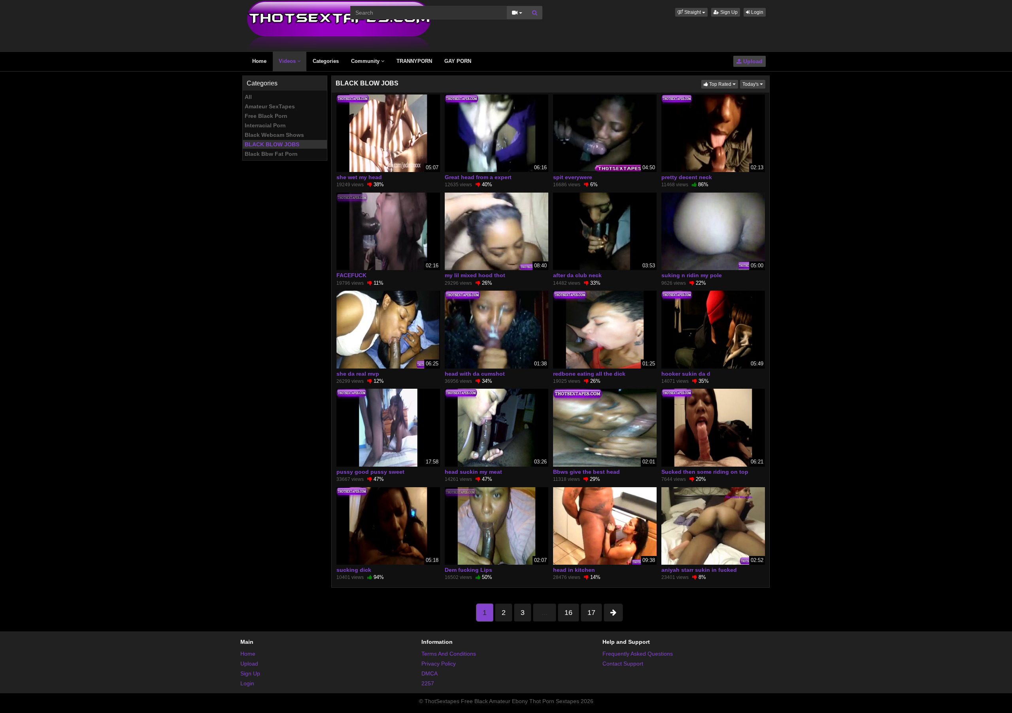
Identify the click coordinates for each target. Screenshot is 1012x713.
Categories (326, 61)
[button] (691, 12)
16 (568, 613)
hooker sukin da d (685, 374)
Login (756, 12)
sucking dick (353, 570)
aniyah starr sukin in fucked (699, 570)
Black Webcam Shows (274, 135)
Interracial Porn (265, 125)
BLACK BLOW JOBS (272, 144)
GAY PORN (457, 61)
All (248, 97)
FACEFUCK (351, 275)
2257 (427, 683)
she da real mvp (357, 374)
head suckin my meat (473, 472)
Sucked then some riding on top (704, 472)
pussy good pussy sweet (370, 472)
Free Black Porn (266, 116)
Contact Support (622, 663)
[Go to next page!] (613, 612)
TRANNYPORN (414, 61)
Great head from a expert (478, 177)
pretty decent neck (686, 177)
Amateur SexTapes (270, 106)
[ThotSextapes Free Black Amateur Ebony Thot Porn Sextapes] (339, 25)
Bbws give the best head (586, 472)
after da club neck (577, 275)
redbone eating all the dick (589, 374)
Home (259, 61)
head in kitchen (574, 570)
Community (366, 61)
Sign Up (728, 12)
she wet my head (359, 177)
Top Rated (723, 84)
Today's (753, 84)
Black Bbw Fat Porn (271, 154)
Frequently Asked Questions (637, 654)
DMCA (429, 673)
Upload (752, 61)
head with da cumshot (475, 374)
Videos (288, 61)
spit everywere (572, 177)
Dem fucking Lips (468, 570)
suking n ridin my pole (691, 275)
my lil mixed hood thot (475, 275)
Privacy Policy (438, 663)
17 (591, 613)
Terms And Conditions (448, 654)
